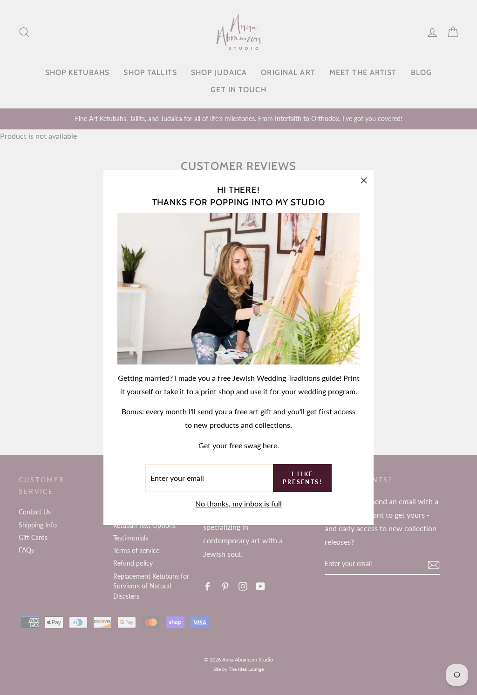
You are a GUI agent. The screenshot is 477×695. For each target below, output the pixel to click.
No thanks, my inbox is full (238, 503)
